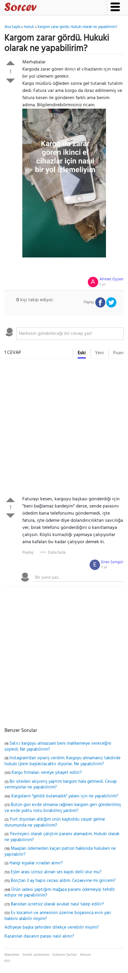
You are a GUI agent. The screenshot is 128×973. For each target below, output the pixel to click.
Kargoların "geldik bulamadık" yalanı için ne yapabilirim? (64, 796)
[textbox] (70, 333)
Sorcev (40, 8)
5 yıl (102, 284)
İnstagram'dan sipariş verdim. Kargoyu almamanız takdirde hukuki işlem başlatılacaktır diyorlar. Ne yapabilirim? (62, 761)
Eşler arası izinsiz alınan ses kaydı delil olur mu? (56, 872)
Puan (118, 353)
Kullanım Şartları (64, 955)
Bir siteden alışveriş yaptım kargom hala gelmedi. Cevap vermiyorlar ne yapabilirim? (60, 784)
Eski (82, 353)
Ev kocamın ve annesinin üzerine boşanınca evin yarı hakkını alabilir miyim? (57, 915)
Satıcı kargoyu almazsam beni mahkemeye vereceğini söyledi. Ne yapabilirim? (57, 746)
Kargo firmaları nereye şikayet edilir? (47, 772)
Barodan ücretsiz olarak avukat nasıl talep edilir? (57, 904)
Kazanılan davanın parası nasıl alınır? (39, 936)
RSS (7, 961)
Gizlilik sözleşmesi (36, 955)
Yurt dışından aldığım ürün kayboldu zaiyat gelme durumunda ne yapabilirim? (54, 822)
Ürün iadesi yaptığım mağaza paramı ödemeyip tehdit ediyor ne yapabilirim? (59, 892)
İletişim (85, 955)
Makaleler (11, 955)
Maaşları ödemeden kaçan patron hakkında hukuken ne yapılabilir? (60, 851)
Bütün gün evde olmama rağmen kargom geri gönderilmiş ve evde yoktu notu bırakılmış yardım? (62, 807)
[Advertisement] (64, 429)
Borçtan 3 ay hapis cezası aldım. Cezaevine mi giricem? (63, 880)
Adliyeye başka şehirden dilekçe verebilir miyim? (51, 927)
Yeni (99, 353)
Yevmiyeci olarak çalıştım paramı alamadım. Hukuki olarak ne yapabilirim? (61, 837)
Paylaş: (28, 552)
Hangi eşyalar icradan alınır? (36, 863)
